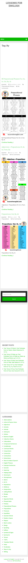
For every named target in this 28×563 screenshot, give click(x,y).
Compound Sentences (10, 444)
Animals (6, 429)
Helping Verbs (8, 472)
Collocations (7, 441)
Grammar (6, 470)
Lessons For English (14, 4)
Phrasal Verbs (8, 501)
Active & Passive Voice (10, 422)
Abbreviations (8, 420)
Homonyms (7, 475)
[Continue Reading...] (7, 142)
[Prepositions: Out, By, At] (14, 236)
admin (4, 84)
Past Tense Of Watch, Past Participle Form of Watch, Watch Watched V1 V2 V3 (14, 350)
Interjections (7, 489)
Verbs (5, 544)
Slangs (6, 525)
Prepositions (5, 219)
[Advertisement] (14, 23)
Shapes (6, 520)
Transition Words (8, 542)
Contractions (7, 456)
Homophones (8, 477)
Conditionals (7, 446)
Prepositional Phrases (8, 86)
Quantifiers (7, 513)
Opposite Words (8, 499)
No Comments (15, 154)
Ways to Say (7, 549)
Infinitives (6, 487)
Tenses (6, 537)
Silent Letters (8, 523)
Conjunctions (7, 451)
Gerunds (6, 468)
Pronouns (6, 511)
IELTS (5, 482)
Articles (6, 434)
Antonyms (7, 432)
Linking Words (8, 492)
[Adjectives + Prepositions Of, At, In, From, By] (14, 180)
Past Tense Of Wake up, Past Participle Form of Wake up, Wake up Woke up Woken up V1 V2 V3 (14, 356)
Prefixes (6, 504)
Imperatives (7, 484)
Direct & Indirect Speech (11, 460)
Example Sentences (9, 465)
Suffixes (6, 530)
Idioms (6, 480)
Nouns (5, 496)
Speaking (6, 527)
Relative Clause (8, 518)
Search (14, 299)
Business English (8, 436)
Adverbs (6, 427)
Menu (2, 39)
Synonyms (7, 535)
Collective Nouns (9, 439)
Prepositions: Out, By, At (10, 214)
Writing (6, 551)
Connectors (7, 453)
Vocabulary (7, 547)
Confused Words (8, 448)
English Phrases (8, 463)
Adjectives (5, 154)
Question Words (8, 516)
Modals (6, 494)
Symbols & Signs (8, 532)
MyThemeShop (17, 560)
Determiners (7, 458)
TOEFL (6, 539)
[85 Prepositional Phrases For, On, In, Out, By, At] (14, 113)
